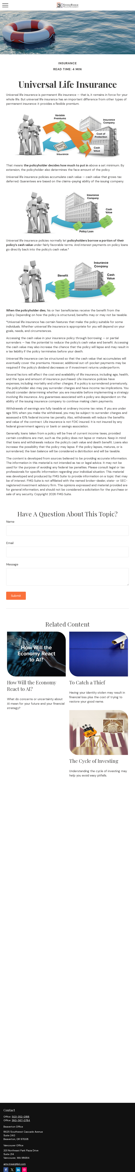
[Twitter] (12, 1169)
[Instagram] (24, 1169)
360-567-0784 (21, 1120)
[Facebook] (6, 1169)
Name (10, 522)
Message (12, 564)
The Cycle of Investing (93, 761)
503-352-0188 (20, 1116)
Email (10, 543)
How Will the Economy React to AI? (31, 685)
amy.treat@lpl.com (15, 1164)
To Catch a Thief (87, 682)
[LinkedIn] (18, 1169)
